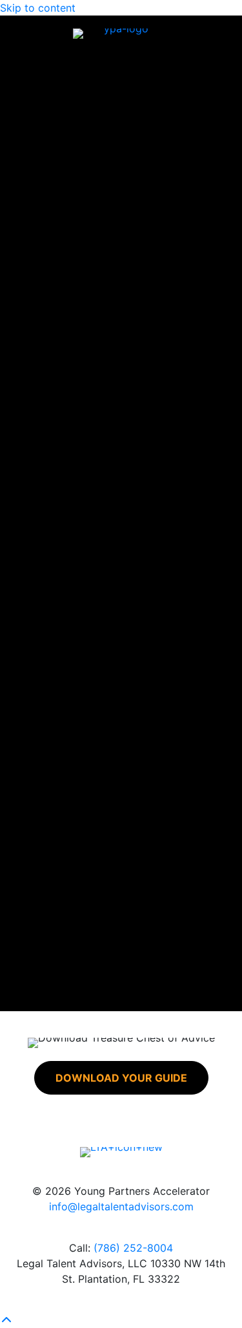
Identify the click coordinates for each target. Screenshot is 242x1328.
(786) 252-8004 (133, 1247)
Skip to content (38, 7)
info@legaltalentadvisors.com (121, 1206)
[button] (121, 1078)
